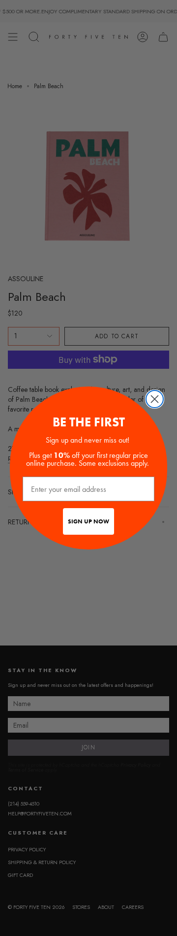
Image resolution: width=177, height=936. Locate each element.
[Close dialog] (154, 399)
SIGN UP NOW (88, 521)
